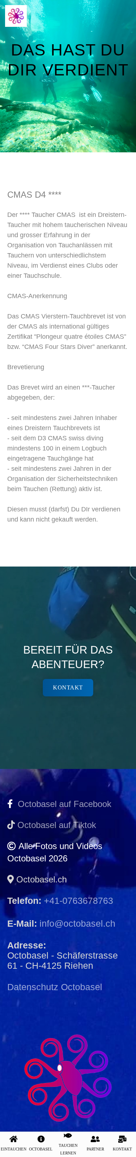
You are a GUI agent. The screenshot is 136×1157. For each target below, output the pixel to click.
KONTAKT (122, 1149)
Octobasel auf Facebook (62, 804)
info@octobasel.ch (77, 923)
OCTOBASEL (41, 1149)
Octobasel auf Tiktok (56, 825)
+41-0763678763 (78, 900)
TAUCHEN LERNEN (68, 1149)
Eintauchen (13, 1149)
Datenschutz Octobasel (54, 987)
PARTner (95, 1149)
